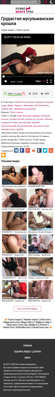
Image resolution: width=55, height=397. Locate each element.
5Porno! (43, 324)
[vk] (16, 150)
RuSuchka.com (23, 327)
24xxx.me (44, 319)
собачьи (48, 119)
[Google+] (28, 150)
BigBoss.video (43, 322)
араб (19, 115)
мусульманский (24, 126)
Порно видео (15, 319)
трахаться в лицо (9, 122)
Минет (11, 105)
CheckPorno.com (40, 327)
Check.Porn (8, 327)
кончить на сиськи (34, 119)
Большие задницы (35, 102)
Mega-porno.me (11, 322)
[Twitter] (45, 150)
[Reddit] (33, 150)
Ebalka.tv (33, 324)
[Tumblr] (39, 150)
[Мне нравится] (5, 93)
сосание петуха (16, 119)
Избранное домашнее (25, 109)
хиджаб (35, 122)
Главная (27, 345)
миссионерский (8, 126)
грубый (19, 129)
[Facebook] (22, 150)
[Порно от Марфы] (27, 9)
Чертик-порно (30, 319)
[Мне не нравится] (24, 94)
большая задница (31, 115)
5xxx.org (23, 324)
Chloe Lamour (16, 112)
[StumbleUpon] (51, 150)
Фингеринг (28, 105)
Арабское (20, 102)
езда (46, 126)
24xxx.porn (11, 324)
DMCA (27, 358)
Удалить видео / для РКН (27, 351)
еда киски (38, 126)
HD (36, 105)
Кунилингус (43, 105)
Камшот (18, 105)
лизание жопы (8, 129)
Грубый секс (7, 109)
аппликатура (25, 122)
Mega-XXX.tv (27, 322)
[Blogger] (3, 155)
